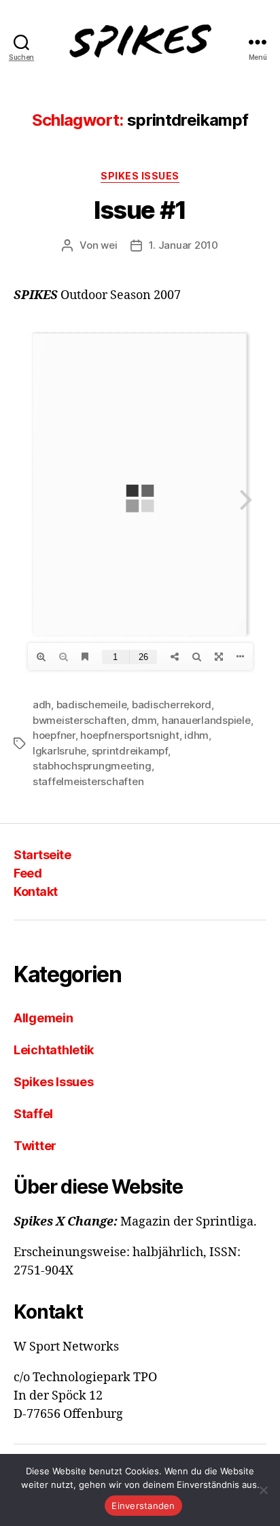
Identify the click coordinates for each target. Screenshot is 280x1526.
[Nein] (263, 1490)
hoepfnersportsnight (129, 735)
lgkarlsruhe (59, 750)
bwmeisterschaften (79, 720)
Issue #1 (140, 210)
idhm (196, 735)
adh (42, 704)
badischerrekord (171, 704)
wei (109, 245)
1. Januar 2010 (183, 245)
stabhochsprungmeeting (92, 765)
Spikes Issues (140, 175)
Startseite (42, 855)
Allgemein (43, 1018)
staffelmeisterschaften (88, 781)
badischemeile (91, 704)
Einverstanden (143, 1505)
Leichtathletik (54, 1050)
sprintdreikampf (130, 750)
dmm (143, 720)
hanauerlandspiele (206, 720)
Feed (27, 873)
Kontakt (36, 891)
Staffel (33, 1114)
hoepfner (54, 735)
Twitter (35, 1146)
